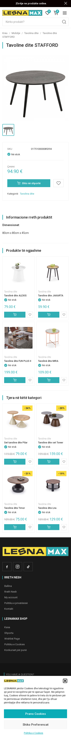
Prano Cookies (35, 714)
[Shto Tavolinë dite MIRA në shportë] (48, 380)
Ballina (8, 586)
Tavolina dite (31, 33)
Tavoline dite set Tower (50, 442)
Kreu (4, 33)
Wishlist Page (12, 638)
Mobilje (16, 33)
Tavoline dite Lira (47, 508)
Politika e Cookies (33, 733)
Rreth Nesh (10, 591)
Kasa (7, 627)
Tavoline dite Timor (14, 508)
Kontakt (8, 608)
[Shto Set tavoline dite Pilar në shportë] (14, 462)
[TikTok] (28, 566)
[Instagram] (17, 566)
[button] (65, 681)
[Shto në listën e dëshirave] (58, 183)
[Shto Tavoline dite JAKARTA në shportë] (48, 315)
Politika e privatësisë (16, 603)
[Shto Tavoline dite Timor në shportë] (14, 527)
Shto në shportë (31, 183)
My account (11, 597)
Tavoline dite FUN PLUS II (17, 361)
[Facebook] (6, 566)
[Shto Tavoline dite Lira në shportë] (48, 527)
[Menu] (65, 13)
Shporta (8, 632)
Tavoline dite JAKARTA (50, 295)
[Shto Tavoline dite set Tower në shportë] (48, 462)
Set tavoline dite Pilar (15, 442)
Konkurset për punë (15, 650)
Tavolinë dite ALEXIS (15, 295)
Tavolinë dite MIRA (48, 361)
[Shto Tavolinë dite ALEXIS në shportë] (14, 315)
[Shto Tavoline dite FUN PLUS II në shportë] (14, 380)
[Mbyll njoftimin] (65, 3)
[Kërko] (64, 22)
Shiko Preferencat (36, 724)
